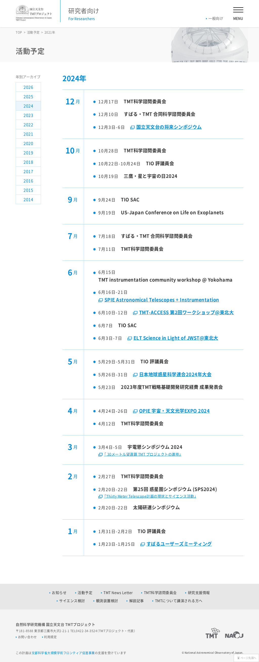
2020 (28, 143)
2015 (28, 190)
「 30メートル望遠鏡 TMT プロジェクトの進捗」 (142, 454)
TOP (19, 32)
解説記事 (136, 600)
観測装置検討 (107, 600)
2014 (28, 199)
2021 (28, 134)
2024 (28, 106)
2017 (28, 171)
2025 (28, 96)
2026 (28, 87)
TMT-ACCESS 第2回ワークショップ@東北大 (186, 312)
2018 (28, 162)
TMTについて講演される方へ (179, 600)
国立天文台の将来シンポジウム (169, 126)
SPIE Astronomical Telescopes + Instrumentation (161, 299)
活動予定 (33, 32)
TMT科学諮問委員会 (160, 592)
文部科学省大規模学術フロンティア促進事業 (63, 653)
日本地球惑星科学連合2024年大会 (175, 374)
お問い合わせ (27, 636)
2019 (28, 153)
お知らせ (59, 592)
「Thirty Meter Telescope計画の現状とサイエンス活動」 (150, 496)
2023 (28, 115)
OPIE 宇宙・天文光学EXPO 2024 (174, 410)
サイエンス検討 (72, 600)
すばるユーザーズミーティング (179, 543)
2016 (28, 181)
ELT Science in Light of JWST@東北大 (176, 337)
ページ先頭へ (248, 658)
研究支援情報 (199, 592)
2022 (28, 124)
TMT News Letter (118, 592)
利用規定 (50, 636)
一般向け (215, 18)
